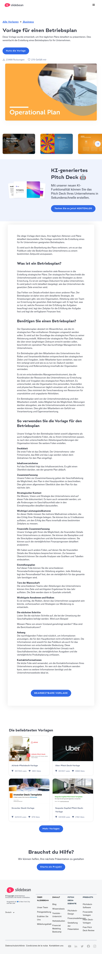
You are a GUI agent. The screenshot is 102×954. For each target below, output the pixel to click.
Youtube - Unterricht (56, 915)
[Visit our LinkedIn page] (76, 948)
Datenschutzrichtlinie (15, 946)
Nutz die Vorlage (16, 51)
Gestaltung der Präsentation (73, 926)
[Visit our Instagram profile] (95, 948)
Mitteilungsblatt (44, 924)
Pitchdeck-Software (88, 906)
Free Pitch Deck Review (88, 929)
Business (28, 22)
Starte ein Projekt (51, 867)
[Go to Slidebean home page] (14, 5)
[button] (93, 5)
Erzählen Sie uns (42, 918)
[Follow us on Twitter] (82, 948)
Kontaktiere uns (56, 946)
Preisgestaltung (44, 912)
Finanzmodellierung (77, 918)
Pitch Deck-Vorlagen (88, 921)
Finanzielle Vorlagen (88, 913)
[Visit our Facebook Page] (88, 948)
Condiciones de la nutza (37, 946)
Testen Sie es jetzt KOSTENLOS (73, 208)
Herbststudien (58, 921)
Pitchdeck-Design (72, 912)
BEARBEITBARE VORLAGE (51, 693)
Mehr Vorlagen (51, 829)
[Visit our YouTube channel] (70, 948)
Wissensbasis (58, 909)
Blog (54, 904)
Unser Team (42, 908)
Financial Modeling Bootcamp (56, 929)
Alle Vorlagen (11, 22)
